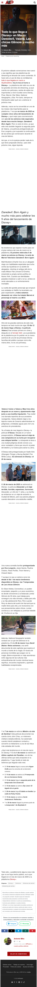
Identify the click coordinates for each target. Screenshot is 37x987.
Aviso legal (30, 964)
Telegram (13, 924)
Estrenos (18, 883)
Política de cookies (16, 967)
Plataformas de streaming (12, 56)
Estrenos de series (28, 883)
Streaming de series (8, 886)
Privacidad (6, 967)
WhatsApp (25, 924)
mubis (29, 972)
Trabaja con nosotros (19, 964)
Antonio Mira (7, 50)
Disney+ (13, 879)
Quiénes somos (7, 964)
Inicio (2, 56)
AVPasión (20, 978)
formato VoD (17, 333)
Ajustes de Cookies (28, 967)
